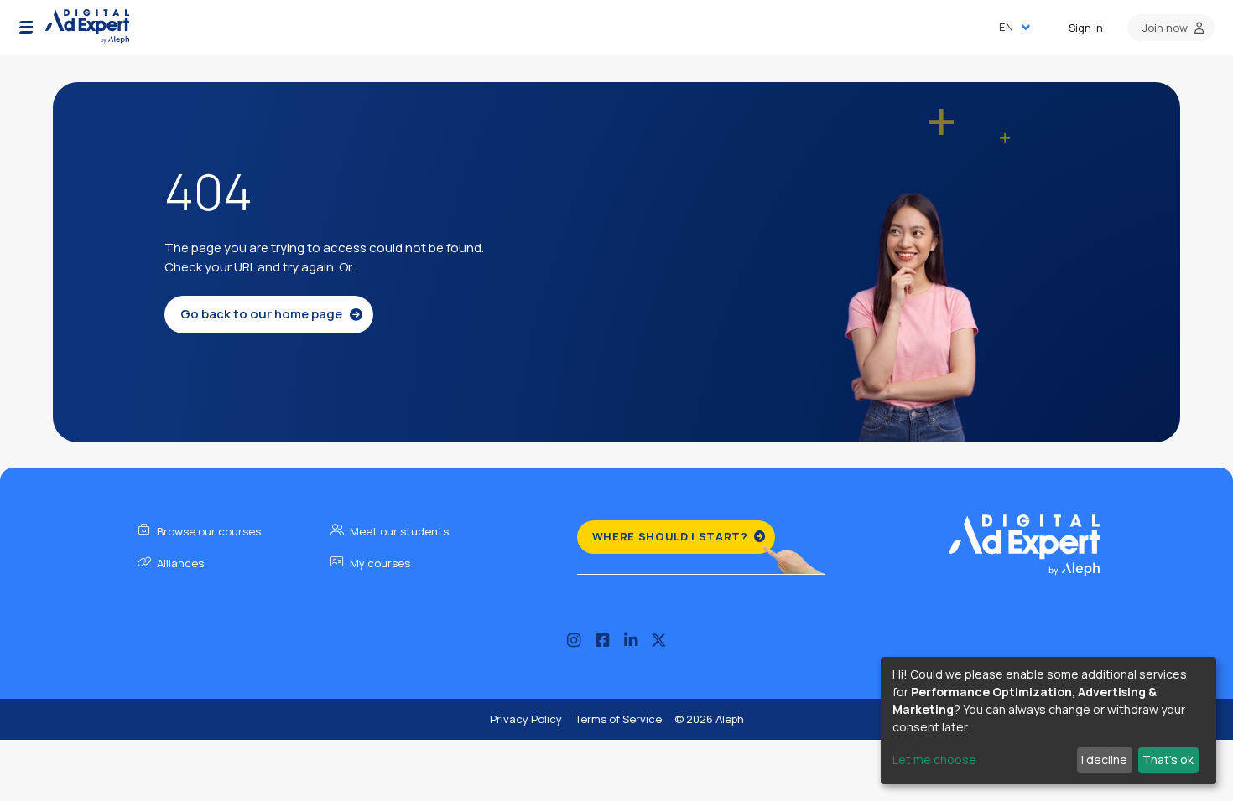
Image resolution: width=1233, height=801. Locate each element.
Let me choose (934, 759)
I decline (1104, 759)
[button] (26, 27)
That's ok (1168, 759)
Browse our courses (207, 531)
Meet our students (398, 531)
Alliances (179, 563)
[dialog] (1048, 720)
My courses (378, 563)
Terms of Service (618, 718)
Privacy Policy (526, 718)
